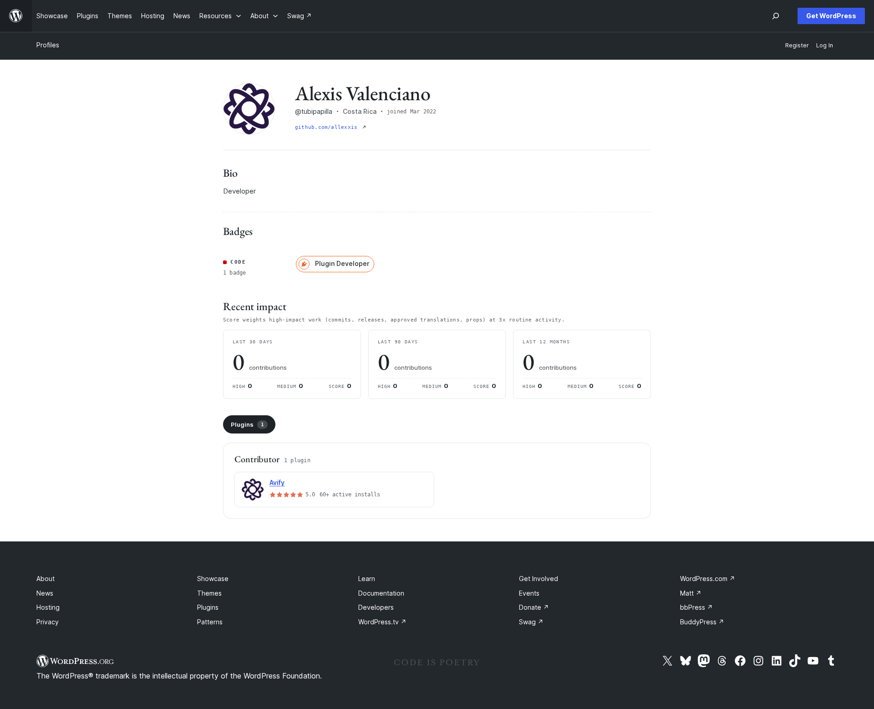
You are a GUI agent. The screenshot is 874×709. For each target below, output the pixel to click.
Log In (824, 45)
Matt (690, 593)
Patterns (210, 622)
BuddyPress (702, 622)
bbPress (696, 607)
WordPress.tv (382, 622)
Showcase (213, 578)
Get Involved (538, 578)
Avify (277, 482)
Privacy (47, 622)
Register (797, 45)
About (45, 578)
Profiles (47, 45)
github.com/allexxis (328, 127)
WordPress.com (707, 578)
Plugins (247, 424)
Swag (531, 622)
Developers (376, 607)
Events (529, 593)
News (44, 593)
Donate (534, 607)
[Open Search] (775, 16)
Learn (366, 578)
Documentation (381, 593)
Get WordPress (831, 16)
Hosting (48, 607)
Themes (209, 593)
